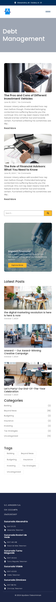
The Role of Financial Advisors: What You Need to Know (25, 168)
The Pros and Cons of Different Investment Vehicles (25, 97)
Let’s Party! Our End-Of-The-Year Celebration (24, 390)
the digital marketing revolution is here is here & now (27, 314)
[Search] (48, 213)
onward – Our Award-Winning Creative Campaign (22, 352)
